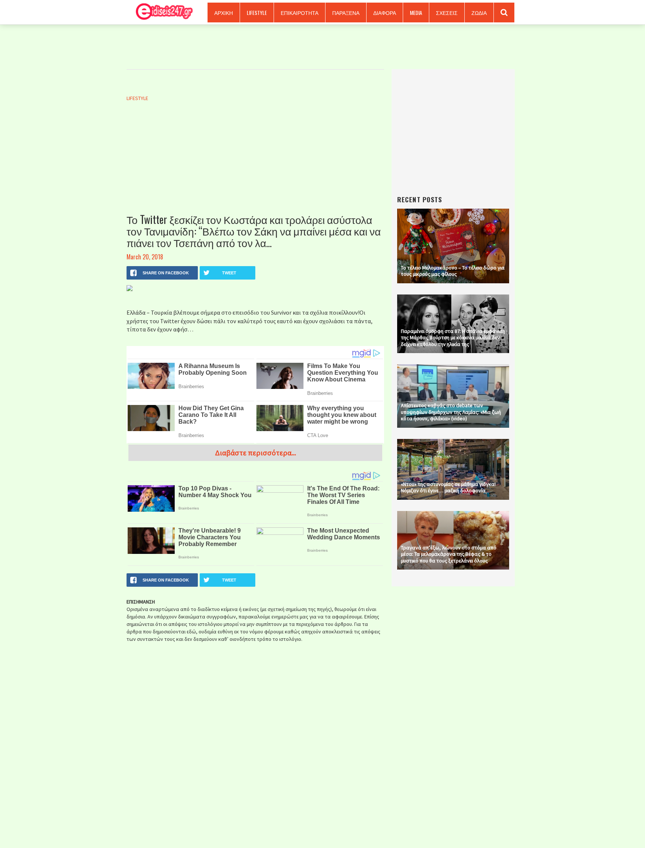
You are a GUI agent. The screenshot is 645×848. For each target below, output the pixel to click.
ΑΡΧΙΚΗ (223, 12)
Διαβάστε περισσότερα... (255, 452)
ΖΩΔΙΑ (479, 12)
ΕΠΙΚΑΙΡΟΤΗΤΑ (299, 12)
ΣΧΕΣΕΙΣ (447, 12)
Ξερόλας (161, 12)
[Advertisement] (255, 165)
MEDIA (416, 12)
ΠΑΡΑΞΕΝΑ (345, 12)
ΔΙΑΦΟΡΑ (384, 12)
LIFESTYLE (257, 12)
